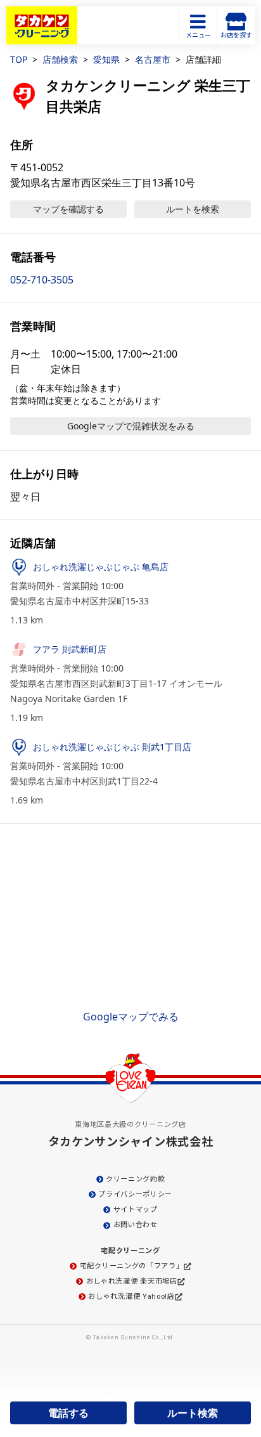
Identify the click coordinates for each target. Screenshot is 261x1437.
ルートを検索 (192, 209)
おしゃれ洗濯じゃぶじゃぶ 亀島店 (101, 567)
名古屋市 (152, 59)
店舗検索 (60, 59)
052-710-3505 (41, 280)
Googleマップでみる (131, 1017)
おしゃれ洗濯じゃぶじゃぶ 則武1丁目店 (112, 747)
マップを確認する (68, 209)
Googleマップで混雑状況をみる (130, 426)
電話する (68, 1413)
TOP (18, 59)
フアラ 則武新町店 (69, 649)
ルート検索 (192, 1413)
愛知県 (106, 59)
